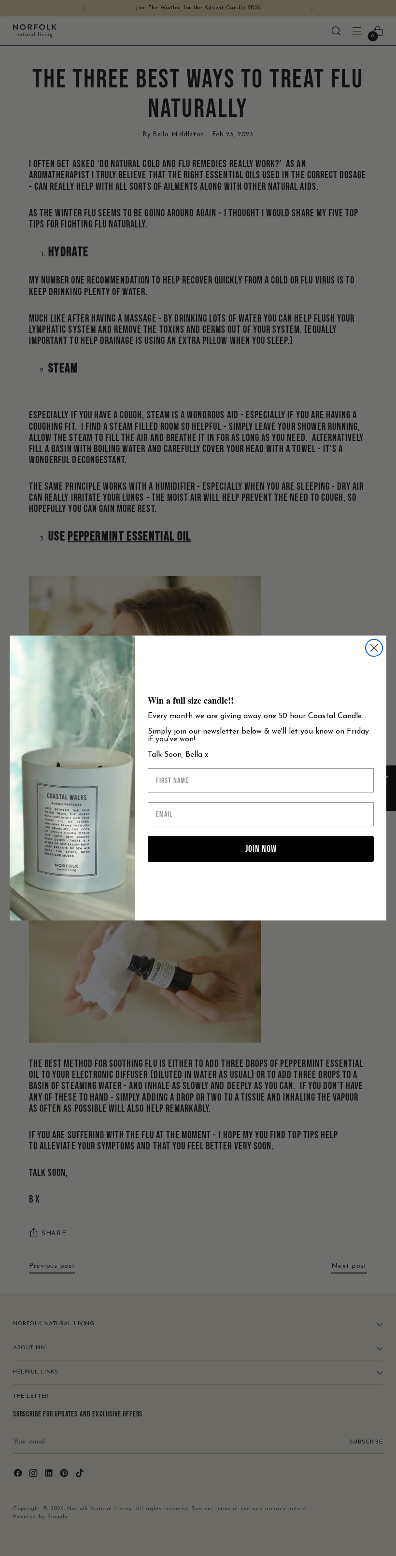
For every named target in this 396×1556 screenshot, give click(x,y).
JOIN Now (261, 849)
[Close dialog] (374, 647)
